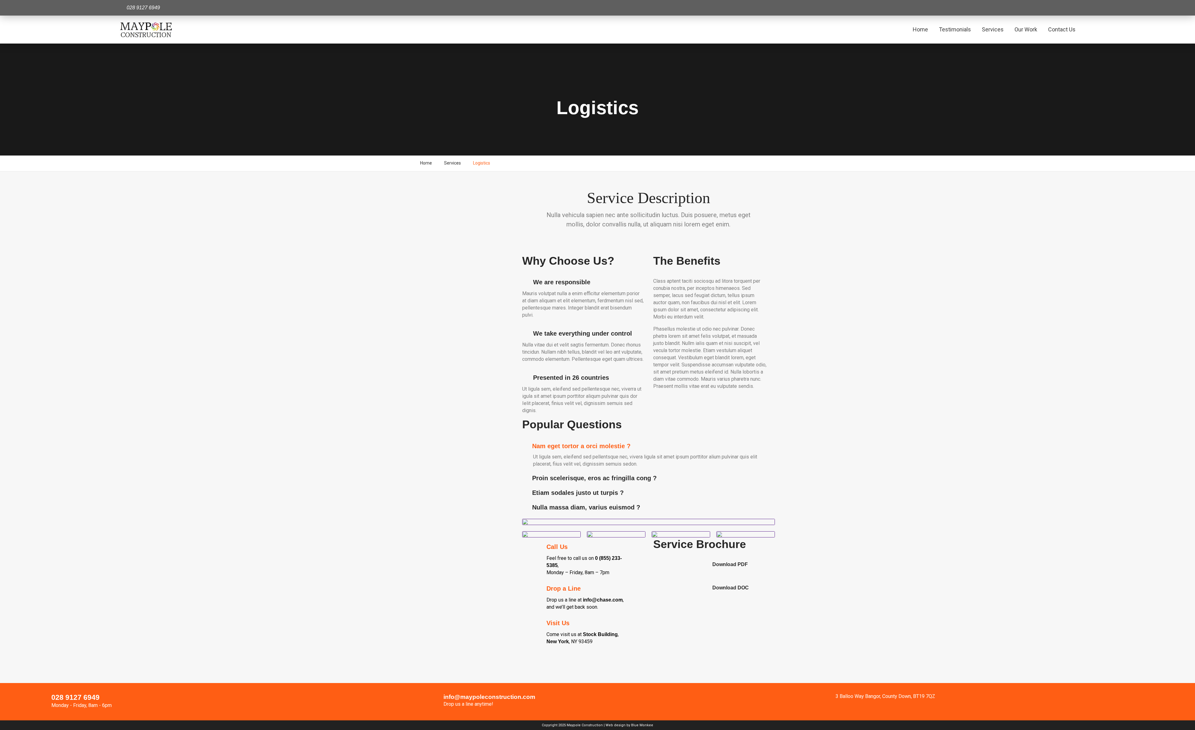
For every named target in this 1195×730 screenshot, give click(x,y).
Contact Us (1062, 29)
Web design (616, 725)
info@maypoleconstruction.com (489, 697)
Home (920, 29)
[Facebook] (1068, 8)
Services (993, 29)
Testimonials (955, 29)
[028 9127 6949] (39, 701)
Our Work (1026, 29)
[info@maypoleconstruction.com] (431, 701)
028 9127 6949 (75, 697)
